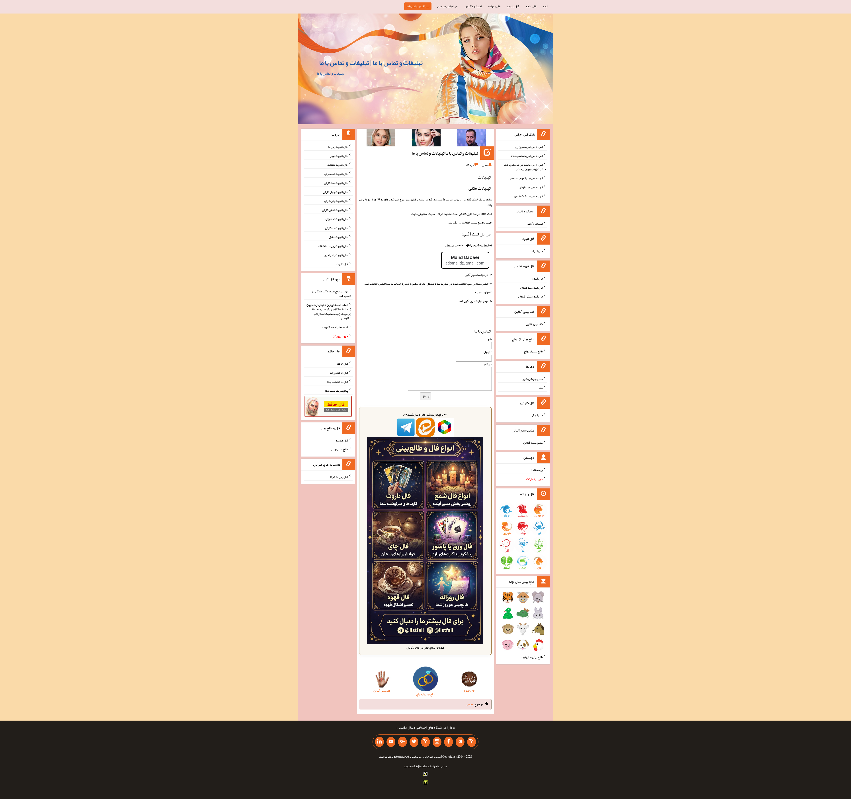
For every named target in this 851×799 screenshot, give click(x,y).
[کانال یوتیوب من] (390, 742)
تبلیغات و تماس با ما (417, 6)
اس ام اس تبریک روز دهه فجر (525, 178)
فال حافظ (531, 6)
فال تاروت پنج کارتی (336, 201)
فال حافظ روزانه (339, 372)
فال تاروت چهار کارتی (335, 192)
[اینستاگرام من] (437, 742)
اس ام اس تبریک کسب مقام (527, 155)
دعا (541, 388)
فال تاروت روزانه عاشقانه (333, 246)
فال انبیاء (537, 251)
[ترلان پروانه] (426, 138)
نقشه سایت (411, 766)
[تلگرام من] (460, 742)
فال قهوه (537, 278)
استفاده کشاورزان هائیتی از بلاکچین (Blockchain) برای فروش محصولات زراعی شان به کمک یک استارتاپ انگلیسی (328, 311)
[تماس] (425, 742)
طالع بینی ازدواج (533, 351)
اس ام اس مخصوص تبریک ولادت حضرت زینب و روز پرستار (525, 166)
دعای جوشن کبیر (533, 378)
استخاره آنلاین (473, 6)
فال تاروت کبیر (339, 155)
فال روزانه (494, 6)
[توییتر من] (414, 742)
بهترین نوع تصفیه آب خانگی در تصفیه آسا (331, 293)
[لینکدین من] (379, 742)
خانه (545, 6)
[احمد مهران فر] (471, 138)
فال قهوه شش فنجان (530, 296)
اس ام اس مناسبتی (447, 6)
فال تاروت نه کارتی (337, 219)
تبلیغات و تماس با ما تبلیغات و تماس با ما (445, 153)
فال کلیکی (537, 415)
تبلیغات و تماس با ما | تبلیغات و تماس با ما (371, 62)
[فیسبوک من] (448, 742)
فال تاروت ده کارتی (336, 228)
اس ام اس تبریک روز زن (529, 147)
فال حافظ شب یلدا (337, 381)
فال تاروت (513, 6)
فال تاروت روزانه (338, 147)
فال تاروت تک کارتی (336, 174)
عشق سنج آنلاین (533, 442)
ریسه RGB (536, 470)
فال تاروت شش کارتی (335, 210)
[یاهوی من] (471, 742)
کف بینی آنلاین (534, 324)
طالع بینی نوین (339, 449)
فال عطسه (342, 440)
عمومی (470, 704)
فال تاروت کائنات (337, 164)
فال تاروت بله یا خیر (336, 255)
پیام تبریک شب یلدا (336, 390)
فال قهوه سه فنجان (531, 287)
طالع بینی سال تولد (532, 657)
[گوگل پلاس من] (402, 742)
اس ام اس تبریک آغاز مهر (528, 196)
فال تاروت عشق (338, 237)
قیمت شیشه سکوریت (335, 327)
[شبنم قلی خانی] (381, 138)
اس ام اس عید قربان (531, 187)
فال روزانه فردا (339, 477)
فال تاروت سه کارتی (336, 183)
